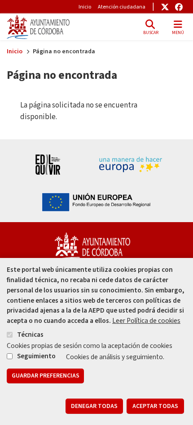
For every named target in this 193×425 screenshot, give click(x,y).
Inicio (85, 7)
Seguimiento (36, 356)
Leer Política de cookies (146, 321)
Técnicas (30, 334)
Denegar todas (94, 406)
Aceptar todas (155, 406)
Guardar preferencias (45, 375)
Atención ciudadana (121, 7)
